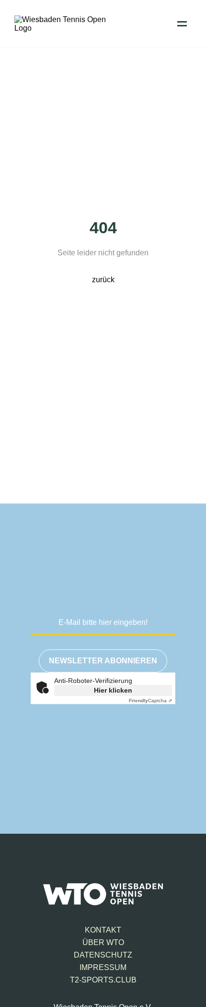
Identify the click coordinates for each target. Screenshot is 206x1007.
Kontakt (103, 930)
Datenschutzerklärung (100, 766)
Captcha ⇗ (150, 700)
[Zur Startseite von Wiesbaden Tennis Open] (62, 28)
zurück (103, 280)
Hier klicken (113, 690)
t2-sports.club (103, 980)
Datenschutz (103, 955)
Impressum (103, 967)
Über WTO (103, 942)
